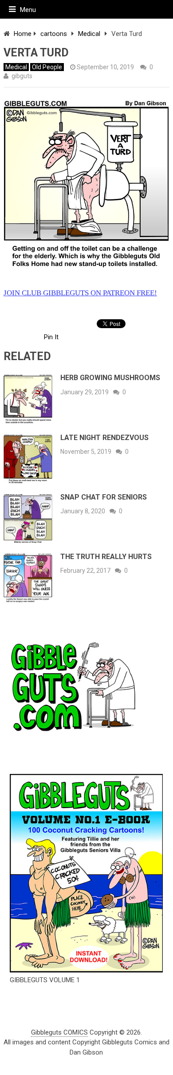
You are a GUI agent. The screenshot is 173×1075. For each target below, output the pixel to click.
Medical (89, 34)
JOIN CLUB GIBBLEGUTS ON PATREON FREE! (80, 293)
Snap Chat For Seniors (103, 497)
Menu (28, 10)
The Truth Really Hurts (106, 556)
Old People (47, 67)
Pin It (51, 337)
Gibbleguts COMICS (59, 1032)
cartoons (53, 34)
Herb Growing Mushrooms (110, 377)
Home (22, 34)
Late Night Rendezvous (104, 437)
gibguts (22, 75)
